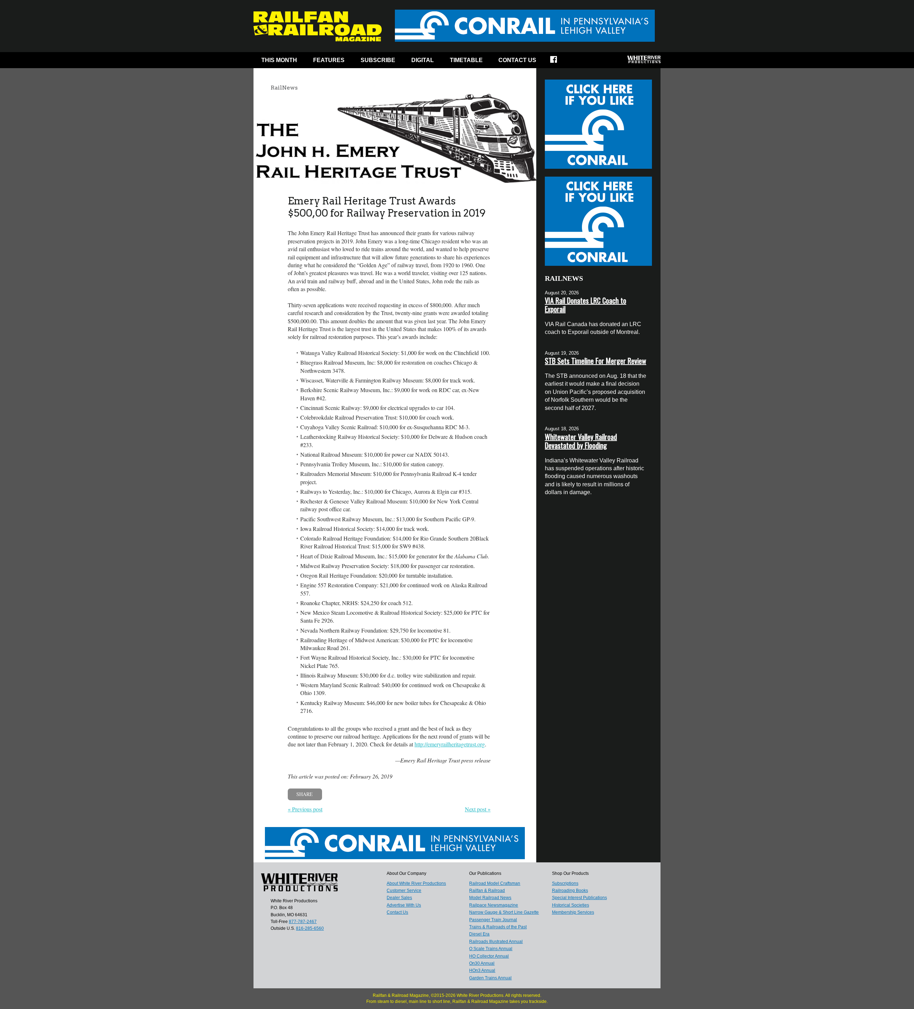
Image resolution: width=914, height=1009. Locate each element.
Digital (422, 60)
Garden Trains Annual (490, 977)
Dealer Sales (399, 897)
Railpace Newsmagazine (493, 905)
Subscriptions (565, 883)
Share (304, 794)
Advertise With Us (404, 905)
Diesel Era (479, 934)
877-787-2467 (303, 921)
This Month (279, 60)
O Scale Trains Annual (490, 948)
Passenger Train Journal (493, 919)
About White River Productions (416, 883)
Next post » (478, 809)
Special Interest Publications (579, 897)
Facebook (558, 61)
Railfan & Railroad (487, 890)
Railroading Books (570, 890)
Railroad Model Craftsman (494, 883)
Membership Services (573, 912)
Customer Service (404, 890)
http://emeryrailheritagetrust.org (450, 744)
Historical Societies (570, 905)
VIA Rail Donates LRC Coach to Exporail (585, 304)
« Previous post (305, 809)
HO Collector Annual (489, 956)
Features (329, 60)
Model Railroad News (490, 897)
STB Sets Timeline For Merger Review (595, 360)
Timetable (466, 60)
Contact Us (517, 60)
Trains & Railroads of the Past (498, 926)
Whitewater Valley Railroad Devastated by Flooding (581, 441)
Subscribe (378, 60)
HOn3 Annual (482, 970)
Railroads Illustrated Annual (496, 941)
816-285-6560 (310, 928)
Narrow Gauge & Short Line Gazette (504, 912)
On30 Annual (481, 963)
